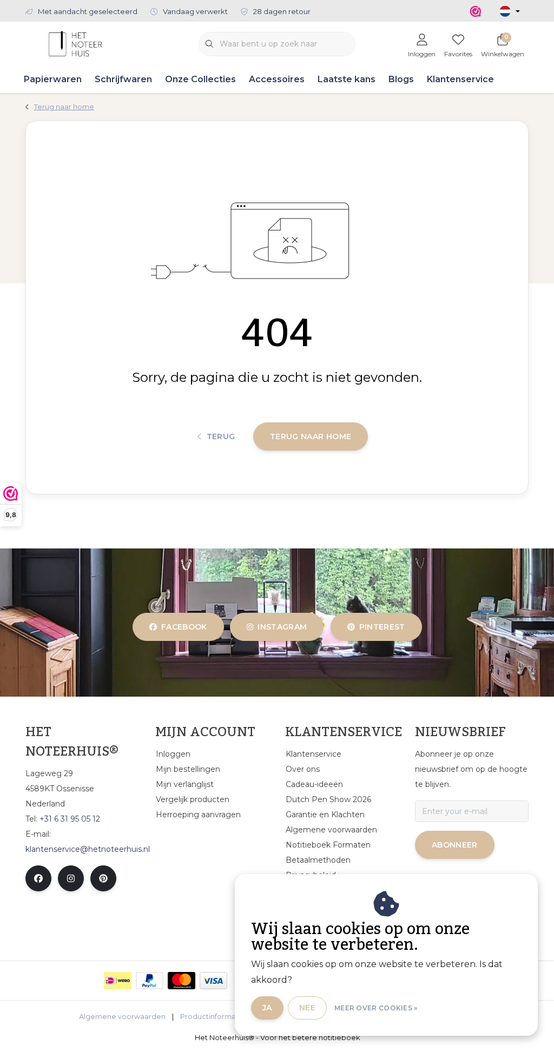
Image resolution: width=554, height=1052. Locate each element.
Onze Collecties (200, 79)
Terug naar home (310, 436)
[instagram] (71, 878)
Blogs (401, 79)
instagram (282, 627)
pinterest (382, 627)
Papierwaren (53, 79)
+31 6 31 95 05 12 (69, 819)
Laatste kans (346, 79)
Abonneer (455, 845)
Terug (221, 436)
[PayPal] (149, 980)
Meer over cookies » (376, 1008)
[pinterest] (103, 878)
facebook (184, 627)
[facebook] (38, 878)
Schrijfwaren (123, 79)
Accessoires (277, 79)
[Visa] (213, 980)
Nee (307, 1008)
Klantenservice (460, 79)
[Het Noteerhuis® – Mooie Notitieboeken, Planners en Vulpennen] (75, 43)
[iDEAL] (117, 980)
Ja (267, 1008)
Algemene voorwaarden (122, 1017)
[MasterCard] (181, 980)
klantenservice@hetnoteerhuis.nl (87, 849)
